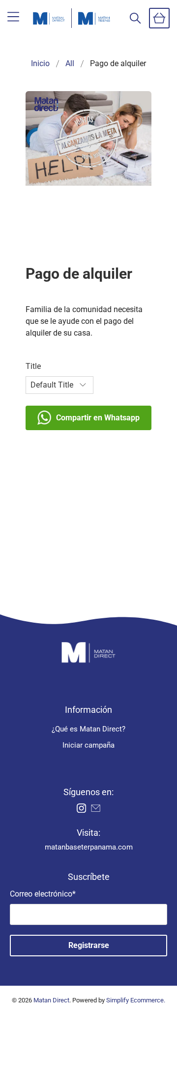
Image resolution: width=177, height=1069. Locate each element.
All (69, 64)
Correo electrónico (43, 894)
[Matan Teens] (94, 18)
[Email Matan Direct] (95, 810)
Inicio (40, 64)
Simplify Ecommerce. (135, 1000)
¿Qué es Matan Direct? (88, 729)
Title (33, 366)
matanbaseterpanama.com (89, 847)
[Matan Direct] (48, 18)
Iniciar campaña (88, 745)
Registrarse (88, 945)
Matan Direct (51, 1000)
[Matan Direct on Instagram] (81, 810)
